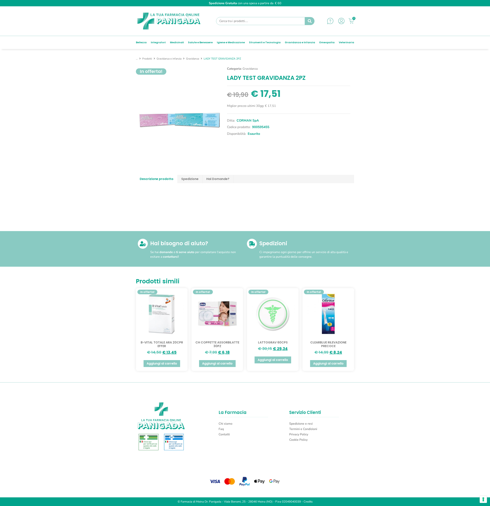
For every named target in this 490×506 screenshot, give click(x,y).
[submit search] (309, 21)
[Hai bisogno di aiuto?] (143, 244)
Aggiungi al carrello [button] (162, 363)
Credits (308, 502)
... (137, 58)
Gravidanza (192, 58)
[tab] (156, 179)
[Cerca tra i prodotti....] (260, 21)
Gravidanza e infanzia (169, 58)
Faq (221, 429)
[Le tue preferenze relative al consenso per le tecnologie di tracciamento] (483, 499)
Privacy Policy (298, 434)
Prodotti (147, 58)
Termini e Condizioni (303, 429)
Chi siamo (225, 424)
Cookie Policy (298, 440)
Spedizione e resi (301, 424)
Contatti (224, 434)
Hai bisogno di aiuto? (179, 243)
